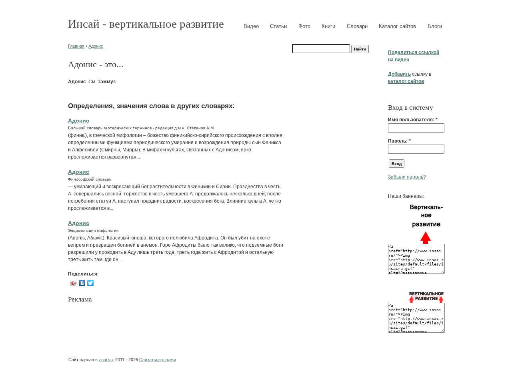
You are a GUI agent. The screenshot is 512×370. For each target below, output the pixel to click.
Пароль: (399, 141)
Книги (328, 26)
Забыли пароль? (407, 177)
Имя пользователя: (413, 120)
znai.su (106, 359)
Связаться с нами (157, 359)
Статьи (278, 26)
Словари (357, 26)
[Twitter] (90, 283)
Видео (251, 26)
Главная (76, 46)
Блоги (435, 26)
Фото (304, 26)
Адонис (95, 46)
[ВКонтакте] (82, 283)
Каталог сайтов (397, 26)
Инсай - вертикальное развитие (146, 23)
